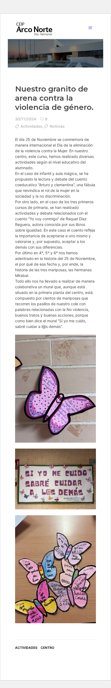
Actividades (31, 126)
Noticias (57, 126)
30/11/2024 (25, 119)
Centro (47, 648)
